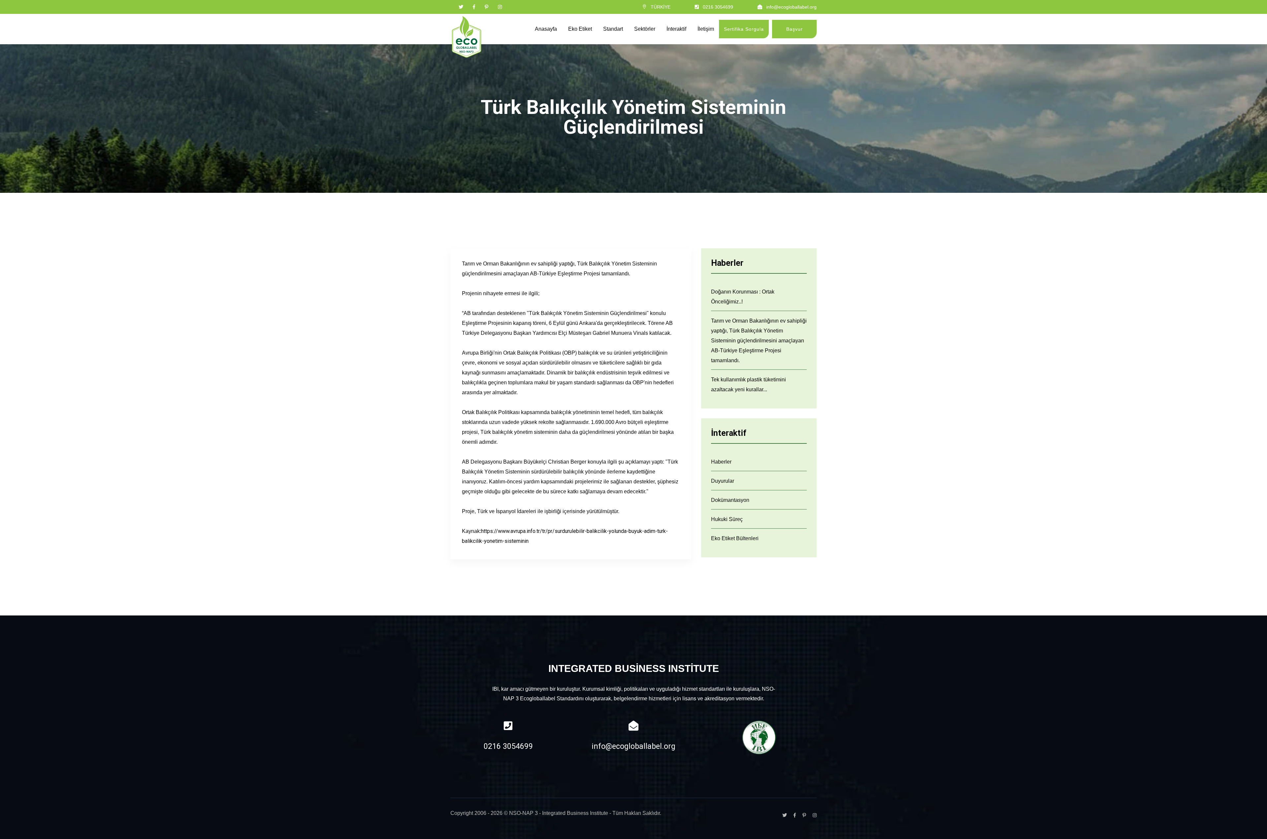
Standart (613, 29)
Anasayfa (546, 29)
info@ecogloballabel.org (791, 7)
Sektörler (644, 29)
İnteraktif (676, 29)
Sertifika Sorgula (744, 29)
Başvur (794, 29)
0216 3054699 (718, 7)
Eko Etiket (580, 29)
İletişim (706, 29)
